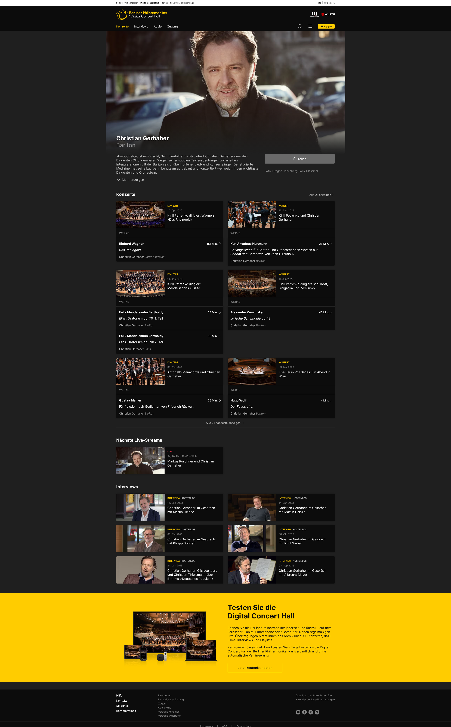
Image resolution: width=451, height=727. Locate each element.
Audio (158, 26)
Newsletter (164, 695)
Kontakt (121, 700)
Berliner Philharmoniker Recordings (178, 3)
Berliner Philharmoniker (127, 3)
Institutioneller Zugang (171, 699)
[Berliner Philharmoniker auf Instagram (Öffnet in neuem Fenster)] (317, 712)
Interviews (141, 26)
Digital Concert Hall (149, 3)
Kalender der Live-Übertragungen (315, 699)
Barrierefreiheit (126, 711)
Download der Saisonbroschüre (314, 695)
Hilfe (319, 3)
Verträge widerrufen (169, 715)
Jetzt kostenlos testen (255, 668)
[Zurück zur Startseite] (141, 14)
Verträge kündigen (169, 711)
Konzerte (122, 26)
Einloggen (326, 26)
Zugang (172, 26)
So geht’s (122, 705)
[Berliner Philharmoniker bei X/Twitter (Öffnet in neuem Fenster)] (310, 712)
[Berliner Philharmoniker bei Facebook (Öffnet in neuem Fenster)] (304, 712)
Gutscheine (164, 707)
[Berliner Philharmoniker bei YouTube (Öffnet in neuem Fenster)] (298, 712)
